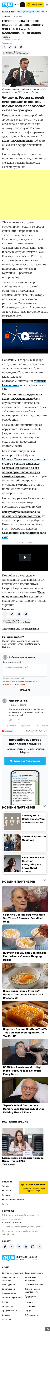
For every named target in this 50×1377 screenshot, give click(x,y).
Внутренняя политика (12, 1273)
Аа (22, 5)
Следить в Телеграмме (27, 761)
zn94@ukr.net (37, 1227)
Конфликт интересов (35, 1284)
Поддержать (36, 5)
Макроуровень (9, 1284)
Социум (28, 1298)
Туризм (28, 1311)
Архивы (5, 1186)
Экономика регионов (12, 1297)
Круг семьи (30, 1306)
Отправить (25, 690)
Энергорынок (8, 1289)
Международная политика (10, 1278)
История (29, 1302)
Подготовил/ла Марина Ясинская (20, 628)
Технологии (7, 1306)
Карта (5, 1204)
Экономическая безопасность (32, 1290)
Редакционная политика (14, 1199)
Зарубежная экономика (30, 1278)
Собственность (32, 1315)
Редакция (6, 1190)
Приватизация (9, 1293)
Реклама (6, 1195)
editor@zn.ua (8, 1234)
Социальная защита (34, 1273)
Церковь (6, 1315)
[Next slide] (46, 12)
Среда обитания (9, 1310)
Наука (5, 1302)
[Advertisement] (25, 195)
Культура (6, 1319)
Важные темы (9, 12)
